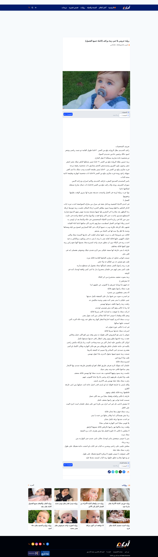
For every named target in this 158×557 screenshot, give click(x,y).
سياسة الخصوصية (118, 552)
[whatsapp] (109, 471)
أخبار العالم (102, 8)
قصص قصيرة (73, 8)
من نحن (127, 552)
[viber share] (112, 471)
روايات (82, 8)
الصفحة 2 (69, 114)
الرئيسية (111, 8)
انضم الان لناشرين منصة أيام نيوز (95, 552)
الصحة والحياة (92, 8)
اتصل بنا (109, 552)
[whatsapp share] (116, 471)
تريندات (64, 8)
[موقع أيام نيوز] (124, 7)
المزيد (32, 485)
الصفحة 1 (124, 115)
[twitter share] (120, 471)
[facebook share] (123, 471)
